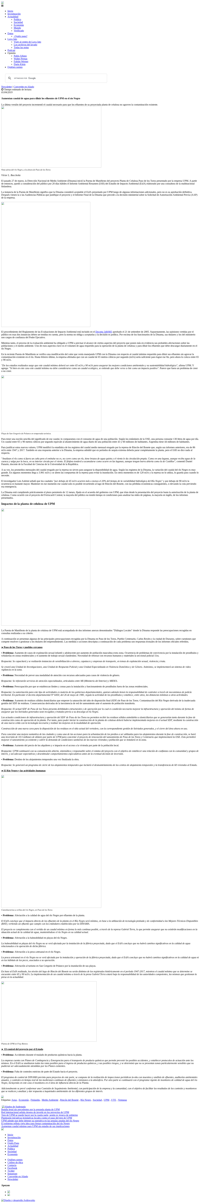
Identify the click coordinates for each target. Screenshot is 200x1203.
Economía (19, 25)
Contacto (12, 1165)
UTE (113, 1100)
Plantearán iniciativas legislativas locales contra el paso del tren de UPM (36, 1118)
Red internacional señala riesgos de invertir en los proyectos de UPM (35, 1112)
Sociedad (18, 22)
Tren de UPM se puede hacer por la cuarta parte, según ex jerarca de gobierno (39, 1115)
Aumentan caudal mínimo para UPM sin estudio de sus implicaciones (35, 1126)
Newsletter (6, 86)
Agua (14, 1100)
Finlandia (35, 1100)
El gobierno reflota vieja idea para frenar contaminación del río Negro (35, 1123)
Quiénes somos (15, 67)
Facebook (12, 1168)
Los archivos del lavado (25, 44)
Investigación (14, 13)
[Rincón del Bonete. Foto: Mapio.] (2, 1097)
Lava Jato (12, 39)
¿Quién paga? (20, 36)
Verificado (19, 30)
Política (17, 19)
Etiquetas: (6, 1100)
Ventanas (122, 1100)
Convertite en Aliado (24, 86)
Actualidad (13, 16)
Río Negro (85, 1100)
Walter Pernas (20, 58)
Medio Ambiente (50, 1100)
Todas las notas (21, 47)
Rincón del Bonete (69, 1100)
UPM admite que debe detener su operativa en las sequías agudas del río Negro (40, 1120)
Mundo (17, 27)
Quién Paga (13, 1143)
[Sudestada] (2, 3)
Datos (10, 33)
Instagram (12, 1173)
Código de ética (15, 1162)
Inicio (10, 11)
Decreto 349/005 (103, 331)
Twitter (11, 1171)
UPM (106, 1100)
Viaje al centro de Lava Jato (27, 42)
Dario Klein (19, 64)
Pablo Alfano (20, 56)
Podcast (11, 50)
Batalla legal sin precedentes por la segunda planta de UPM (30, 1109)
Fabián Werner (21, 61)
